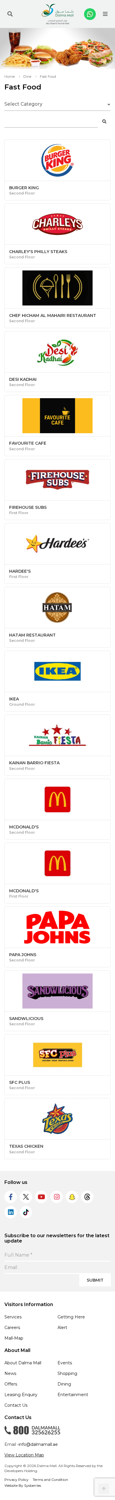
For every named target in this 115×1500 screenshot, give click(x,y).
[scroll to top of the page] (103, 1489)
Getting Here (71, 1317)
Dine (27, 76)
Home (9, 76)
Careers (12, 1327)
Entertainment (73, 1394)
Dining (64, 1384)
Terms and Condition (50, 1479)
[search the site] (10, 14)
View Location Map (24, 1455)
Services (13, 1317)
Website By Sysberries (22, 1485)
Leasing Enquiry (20, 1394)
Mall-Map (13, 1338)
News (10, 1373)
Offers (10, 1384)
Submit (95, 1280)
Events (65, 1363)
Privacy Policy (16, 1479)
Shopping (67, 1373)
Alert (62, 1327)
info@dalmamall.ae (38, 1444)
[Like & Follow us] (10, 1197)
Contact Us (15, 1405)
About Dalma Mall (22, 1363)
